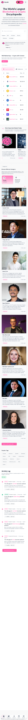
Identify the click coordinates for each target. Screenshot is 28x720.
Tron (10, 109)
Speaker (16, 453)
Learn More (8, 46)
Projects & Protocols (13, 536)
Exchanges (11, 38)
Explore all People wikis (8, 444)
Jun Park (15, 483)
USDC (10, 100)
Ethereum (5, 38)
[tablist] (14, 69)
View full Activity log (9, 550)
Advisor (4, 456)
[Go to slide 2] (24, 186)
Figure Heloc (12, 114)
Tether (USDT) (12, 86)
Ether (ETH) (12, 81)
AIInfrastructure (12, 461)
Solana (4, 464)
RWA (19, 461)
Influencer (5, 461)
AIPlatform (12, 459)
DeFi (8, 35)
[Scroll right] (25, 147)
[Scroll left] (3, 147)
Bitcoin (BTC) (12, 76)
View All (4, 61)
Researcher (5, 459)
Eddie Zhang (17, 496)
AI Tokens (13, 35)
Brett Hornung (16, 524)
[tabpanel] (14, 97)
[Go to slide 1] (23, 186)
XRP (10, 95)
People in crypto (12, 481)
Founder (4, 453)
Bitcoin (18, 35)
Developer (23, 453)
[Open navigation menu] (25, 2)
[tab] (8, 69)
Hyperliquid (12, 119)
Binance (11, 91)
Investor (14, 456)
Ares (14, 539)
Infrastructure (21, 456)
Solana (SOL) (12, 105)
